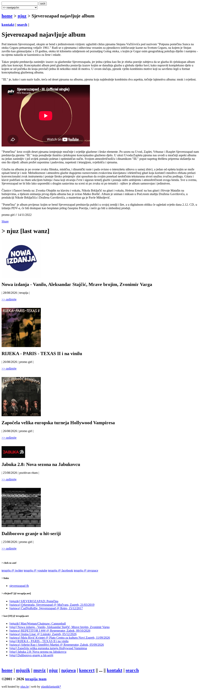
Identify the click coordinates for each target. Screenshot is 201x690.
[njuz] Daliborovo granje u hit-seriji (31, 655)
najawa (68, 670)
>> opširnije (9, 299)
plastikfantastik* (51, 686)
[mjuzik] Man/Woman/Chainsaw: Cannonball (37, 623)
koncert (87, 670)
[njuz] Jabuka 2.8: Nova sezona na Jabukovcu (37, 651)
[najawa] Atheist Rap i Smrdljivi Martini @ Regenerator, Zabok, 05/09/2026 (56, 644)
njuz (22, 15)
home (7, 15)
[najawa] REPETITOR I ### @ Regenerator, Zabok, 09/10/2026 (49, 630)
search (22, 25)
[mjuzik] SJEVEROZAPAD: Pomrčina (33, 601)
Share (5, 221)
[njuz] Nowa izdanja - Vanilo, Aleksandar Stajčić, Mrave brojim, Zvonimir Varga (59, 627)
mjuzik (23, 670)
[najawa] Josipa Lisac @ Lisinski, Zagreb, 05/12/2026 (43, 634)
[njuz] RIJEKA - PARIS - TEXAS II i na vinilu (39, 641)
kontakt (8, 25)
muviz (39, 670)
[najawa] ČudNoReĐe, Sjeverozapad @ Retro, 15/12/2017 (46, 608)
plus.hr (24, 686)
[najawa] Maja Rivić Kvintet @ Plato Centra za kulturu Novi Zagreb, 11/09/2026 (59, 637)
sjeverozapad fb (19, 585)
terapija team (36, 679)
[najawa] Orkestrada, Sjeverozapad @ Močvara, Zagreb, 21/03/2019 (51, 604)
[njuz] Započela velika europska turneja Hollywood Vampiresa (48, 648)
